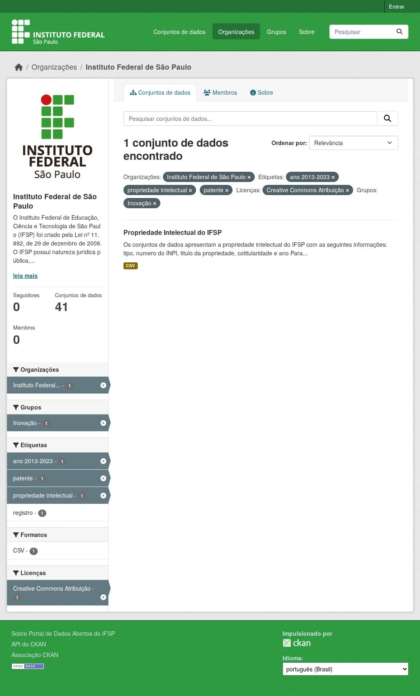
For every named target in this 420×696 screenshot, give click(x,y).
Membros (224, 92)
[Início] (19, 66)
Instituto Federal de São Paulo (139, 66)
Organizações (236, 31)
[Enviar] (399, 32)
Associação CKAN (34, 655)
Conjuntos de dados (179, 31)
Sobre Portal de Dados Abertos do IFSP (63, 633)
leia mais (25, 275)
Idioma (292, 658)
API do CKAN (28, 644)
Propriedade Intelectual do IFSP (172, 232)
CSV (130, 265)
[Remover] (249, 177)
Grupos (276, 31)
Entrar (396, 6)
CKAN (296, 643)
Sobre (307, 31)
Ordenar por (288, 143)
